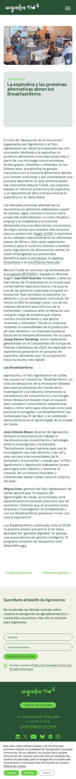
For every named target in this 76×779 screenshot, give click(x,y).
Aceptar (11, 772)
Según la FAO (43, 233)
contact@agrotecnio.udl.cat (38, 726)
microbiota (39, 258)
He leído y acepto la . (41, 667)
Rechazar (29, 772)
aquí (23, 545)
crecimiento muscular (43, 262)
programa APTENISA (21, 274)
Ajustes (47, 772)
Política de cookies (15, 766)
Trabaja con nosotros (38, 705)
